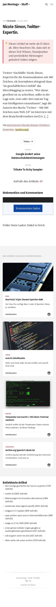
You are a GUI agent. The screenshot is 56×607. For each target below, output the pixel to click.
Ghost (32, 585)
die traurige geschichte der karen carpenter (25, 486)
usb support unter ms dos (17, 535)
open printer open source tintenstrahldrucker (26, 515)
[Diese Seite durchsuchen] (46, 4)
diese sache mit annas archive (19, 540)
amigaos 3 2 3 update (14, 510)
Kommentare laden (28, 208)
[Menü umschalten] (52, 4)
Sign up (28, 581)
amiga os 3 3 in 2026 (14, 523)
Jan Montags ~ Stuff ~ (16, 4)
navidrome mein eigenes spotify (19, 506)
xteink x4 (9, 493)
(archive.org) (21, 129)
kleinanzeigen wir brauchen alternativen (23, 498)
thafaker (11, 21)
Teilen (27, 141)
